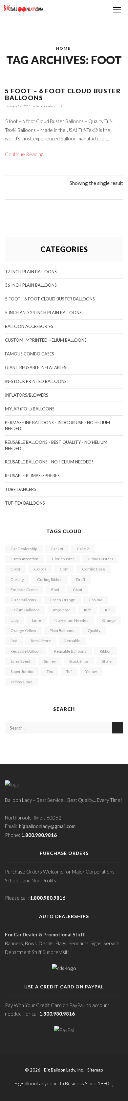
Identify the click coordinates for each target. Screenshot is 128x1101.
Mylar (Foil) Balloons (29, 408)
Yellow (91, 671)
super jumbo (22, 671)
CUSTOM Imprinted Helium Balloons (46, 340)
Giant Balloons (23, 599)
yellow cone (21, 681)
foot (55, 589)
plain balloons (62, 630)
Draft (80, 579)
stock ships (79, 661)
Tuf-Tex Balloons (25, 503)
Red (14, 640)
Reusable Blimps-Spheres (32, 475)
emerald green (24, 589)
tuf (69, 671)
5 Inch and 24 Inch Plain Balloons (43, 312)
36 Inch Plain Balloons (31, 285)
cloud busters (100, 558)
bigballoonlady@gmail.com (47, 826)
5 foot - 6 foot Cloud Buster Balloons (50, 298)
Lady (15, 620)
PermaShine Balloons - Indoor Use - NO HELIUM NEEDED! (57, 425)
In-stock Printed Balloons (36, 381)
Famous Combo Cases (29, 353)
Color (16, 569)
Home (63, 48)
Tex (50, 671)
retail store (41, 640)
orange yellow (23, 630)
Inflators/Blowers (26, 395)
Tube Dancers (20, 489)
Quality (94, 630)
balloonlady (44, 106)
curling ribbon (50, 579)
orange (109, 620)
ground (95, 599)
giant (77, 589)
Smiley (50, 661)
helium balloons (25, 609)
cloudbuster (63, 558)
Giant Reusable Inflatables (35, 367)
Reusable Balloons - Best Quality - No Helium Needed (56, 445)
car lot (57, 548)
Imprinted (62, 609)
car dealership (24, 548)
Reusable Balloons (70, 651)
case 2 (83, 548)
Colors (40, 569)
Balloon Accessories (29, 326)
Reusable (72, 640)
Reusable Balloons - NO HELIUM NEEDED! (49, 461)
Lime (36, 620)
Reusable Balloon (26, 651)
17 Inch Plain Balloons (31, 271)
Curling (17, 579)
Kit (107, 609)
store (107, 661)
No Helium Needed (71, 620)
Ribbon (106, 651)
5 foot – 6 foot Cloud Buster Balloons (63, 94)
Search (117, 727)
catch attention (24, 558)
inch (88, 609)
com (64, 569)
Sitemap (95, 1070)
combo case (93, 569)
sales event (21, 661)
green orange (62, 599)
